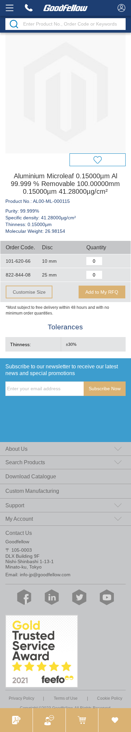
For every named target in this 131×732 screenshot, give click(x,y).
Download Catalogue (30, 476)
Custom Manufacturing (32, 491)
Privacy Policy (21, 698)
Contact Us (18, 533)
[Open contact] (49, 720)
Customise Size (29, 292)
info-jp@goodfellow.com (45, 574)
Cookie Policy (109, 698)
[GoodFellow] (65, 8)
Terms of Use (66, 698)
